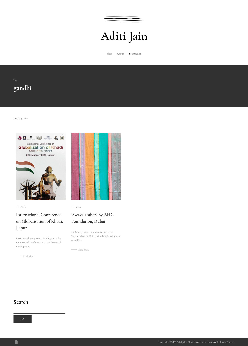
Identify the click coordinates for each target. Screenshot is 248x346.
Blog (109, 53)
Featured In (135, 53)
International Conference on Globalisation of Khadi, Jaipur (39, 221)
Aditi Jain (124, 35)
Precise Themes (227, 342)
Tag (15, 80)
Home (17, 118)
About (120, 53)
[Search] (22, 319)
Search (20, 302)
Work (23, 206)
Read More (28, 256)
